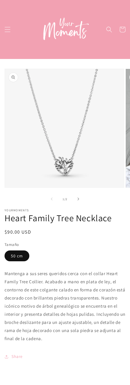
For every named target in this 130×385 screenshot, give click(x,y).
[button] (7, 29)
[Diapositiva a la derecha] (78, 199)
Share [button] (17, 356)
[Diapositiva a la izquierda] (51, 199)
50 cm (17, 256)
